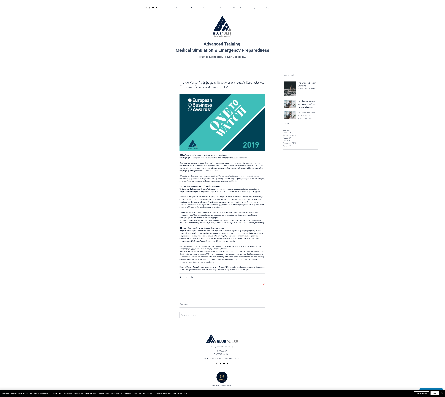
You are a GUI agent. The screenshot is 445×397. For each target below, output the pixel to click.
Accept (434, 393)
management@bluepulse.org (222, 347)
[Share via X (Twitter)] (186, 277)
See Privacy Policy (180, 393)
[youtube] (153, 8)
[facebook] (146, 8)
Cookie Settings (421, 393)
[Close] (442, 393)
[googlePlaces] (156, 8)
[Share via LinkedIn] (192, 277)
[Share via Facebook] (181, 277)
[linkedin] (149, 8)
